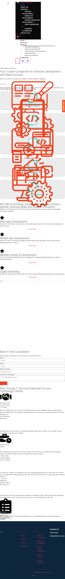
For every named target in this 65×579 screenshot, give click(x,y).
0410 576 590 (54, 532)
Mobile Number (5, 369)
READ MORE (32, 229)
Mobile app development (27, 17)
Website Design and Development (31, 21)
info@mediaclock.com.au (57, 536)
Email (2, 363)
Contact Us (25, 33)
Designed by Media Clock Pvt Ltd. (42, 572)
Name (2, 358)
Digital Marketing (32, 24)
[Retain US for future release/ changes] (5, 504)
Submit (3, 383)
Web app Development (27, 12)
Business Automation (27, 30)
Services (23, 44)
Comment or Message (7, 374)
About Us (23, 42)
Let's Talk (3, 84)
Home (22, 40)
